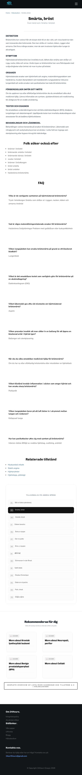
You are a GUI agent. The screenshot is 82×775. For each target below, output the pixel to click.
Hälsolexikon (15, 13)
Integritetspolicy (12, 716)
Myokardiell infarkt (16, 464)
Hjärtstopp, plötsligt (16, 475)
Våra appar (10, 728)
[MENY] (77, 4)
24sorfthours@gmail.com (16, 756)
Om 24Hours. (13, 711)
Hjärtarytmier (13, 471)
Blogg (8, 735)
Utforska (9, 731)
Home (8, 13)
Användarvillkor (12, 720)
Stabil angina (13, 468)
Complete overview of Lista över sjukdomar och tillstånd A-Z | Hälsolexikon (41, 685)
